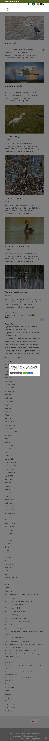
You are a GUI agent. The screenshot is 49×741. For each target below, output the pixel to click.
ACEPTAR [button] (25, 373)
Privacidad (12, 371)
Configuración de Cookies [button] (16, 373)
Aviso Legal (17, 371)
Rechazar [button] (31, 373)
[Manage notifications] (46, 738)
